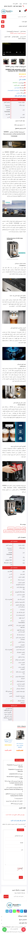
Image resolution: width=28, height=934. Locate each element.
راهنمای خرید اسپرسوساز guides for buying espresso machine (14, 795)
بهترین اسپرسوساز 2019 (16, 803)
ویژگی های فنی (15, 36)
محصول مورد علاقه (18, 125)
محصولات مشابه (22, 38)
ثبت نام (25, 3)
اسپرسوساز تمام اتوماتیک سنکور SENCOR (20, 745)
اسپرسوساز (11, 528)
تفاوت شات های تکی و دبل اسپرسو (14, 801)
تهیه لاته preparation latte (15, 774)
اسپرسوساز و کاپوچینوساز (13, 31)
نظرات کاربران (7, 36)
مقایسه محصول (19, 121)
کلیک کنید (16, 88)
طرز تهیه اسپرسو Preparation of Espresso (15, 766)
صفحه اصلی (23, 31)
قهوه (24, 528)
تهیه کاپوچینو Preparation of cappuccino (15, 770)
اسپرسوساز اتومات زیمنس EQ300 (18, 33)
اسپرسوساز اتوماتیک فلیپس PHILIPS (8, 741)
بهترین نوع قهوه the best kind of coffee (15, 777)
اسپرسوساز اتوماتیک (20, 531)
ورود (21, 3)
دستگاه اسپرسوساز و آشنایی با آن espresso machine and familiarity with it (13, 789)
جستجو (3, 16)
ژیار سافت (6, 932)
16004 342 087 (17, 6)
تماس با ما (15, 3)
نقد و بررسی (23, 36)
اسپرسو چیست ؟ (18, 798)
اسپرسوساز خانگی (8, 531)
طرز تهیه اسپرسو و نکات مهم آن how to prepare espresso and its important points (14, 783)
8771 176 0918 (8, 6)
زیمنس (18, 93)
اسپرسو (18, 528)
